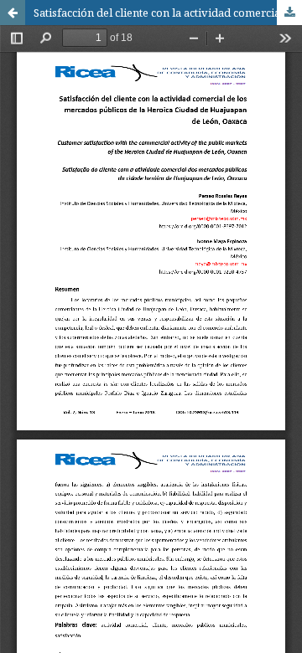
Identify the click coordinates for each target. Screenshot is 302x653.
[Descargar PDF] (289, 12)
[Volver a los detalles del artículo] (12, 12)
